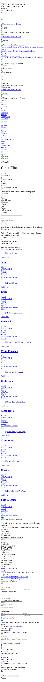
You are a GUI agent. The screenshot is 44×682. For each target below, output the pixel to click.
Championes (23, 51)
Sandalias (31, 51)
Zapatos (15, 51)
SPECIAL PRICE (7, 57)
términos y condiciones (14, 627)
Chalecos (27, 47)
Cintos (21, 47)
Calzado (10, 47)
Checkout (4, 661)
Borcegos (8, 51)
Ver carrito (4, 651)
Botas (3, 51)
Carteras (16, 47)
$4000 (16, 57)
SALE (33, 47)
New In (3, 47)
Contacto (40, 47)
